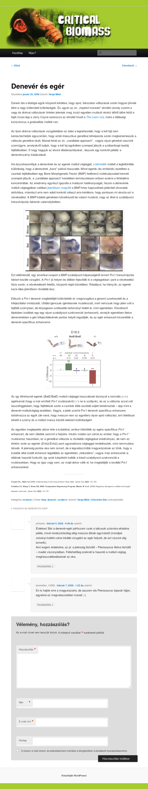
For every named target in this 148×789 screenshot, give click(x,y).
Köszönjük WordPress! (74, 775)
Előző (15, 65)
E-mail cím (26, 721)
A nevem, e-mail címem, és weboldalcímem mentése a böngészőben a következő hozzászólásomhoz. (74, 750)
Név (24, 702)
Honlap (23, 740)
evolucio (27, 499)
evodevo (62, 499)
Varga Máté (55, 94)
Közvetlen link (99, 499)
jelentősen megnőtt (59, 188)
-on (94, 117)
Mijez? (32, 53)
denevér (51, 499)
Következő (129, 65)
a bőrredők (100, 164)
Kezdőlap (17, 53)
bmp (43, 499)
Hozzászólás (45, 566)
